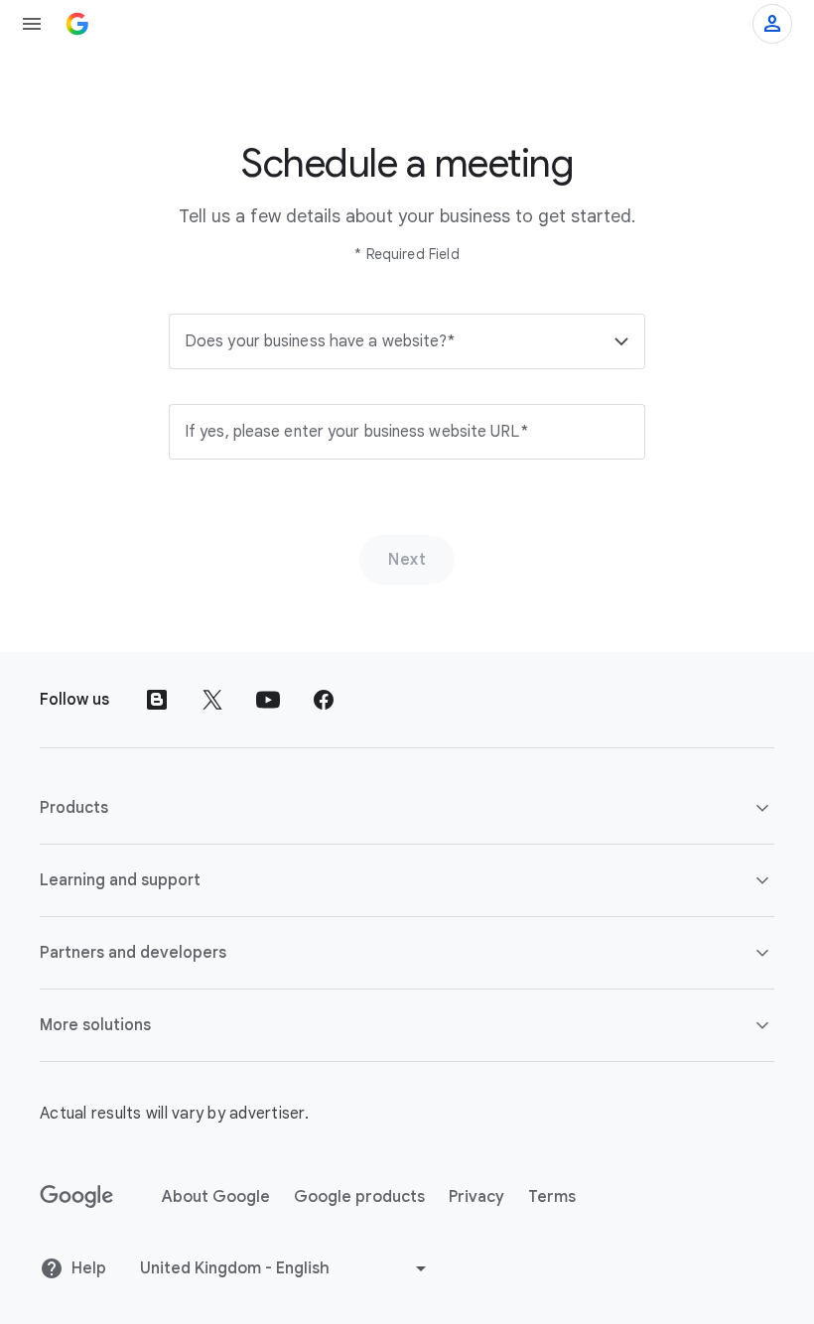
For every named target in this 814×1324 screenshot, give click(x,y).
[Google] (77, 1197)
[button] (407, 341)
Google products (359, 1197)
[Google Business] (77, 24)
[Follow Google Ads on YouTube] (268, 700)
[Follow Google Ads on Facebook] (323, 700)
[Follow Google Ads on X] (212, 700)
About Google (216, 1197)
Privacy (476, 1197)
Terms (552, 1197)
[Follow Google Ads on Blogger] (157, 700)
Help (88, 1268)
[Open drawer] (32, 24)
